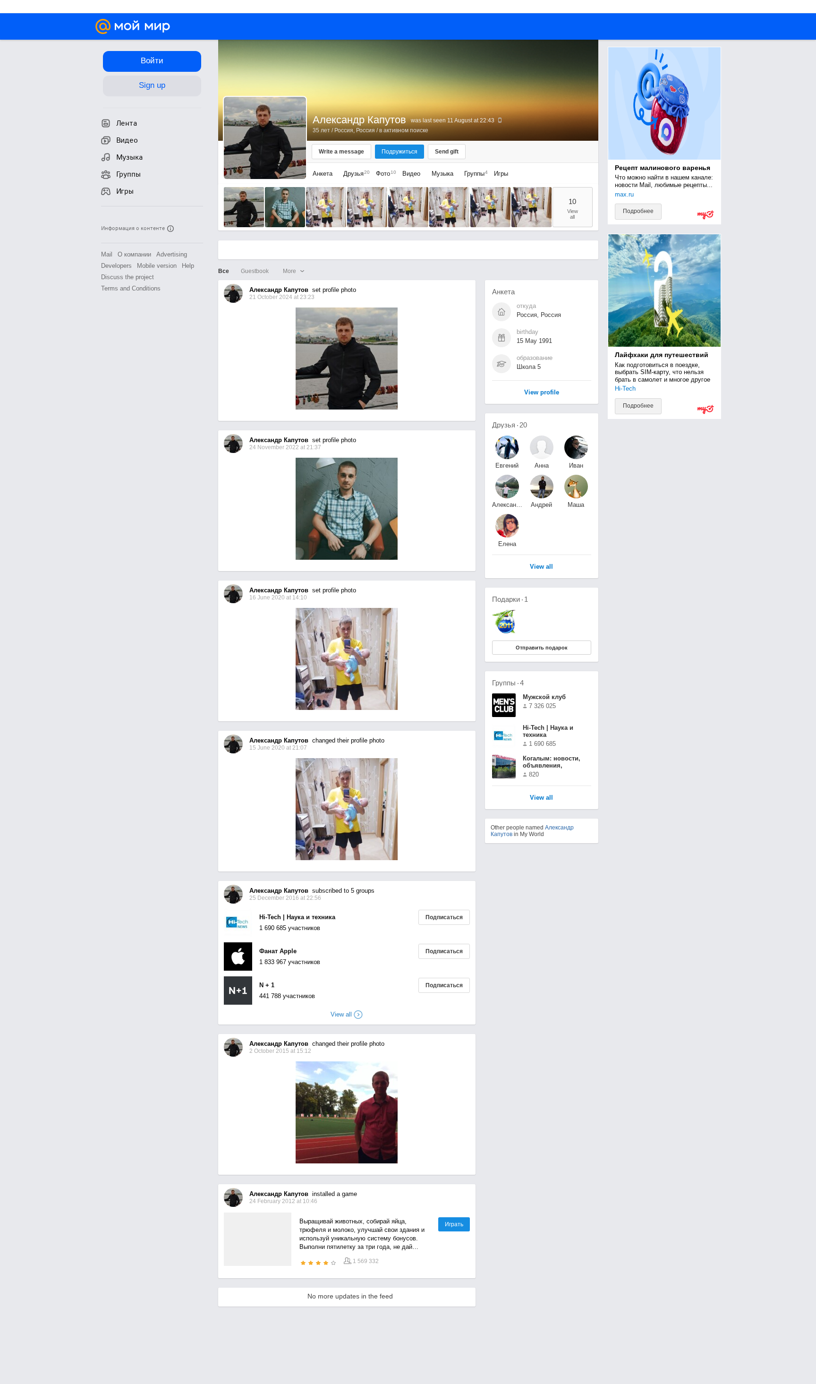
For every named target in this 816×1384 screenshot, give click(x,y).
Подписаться (444, 917)
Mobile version (157, 265)
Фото (383, 173)
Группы (473, 173)
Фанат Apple (278, 951)
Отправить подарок (542, 647)
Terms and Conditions (131, 288)
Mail (106, 254)
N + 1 (266, 985)
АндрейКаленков (541, 504)
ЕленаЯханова (507, 543)
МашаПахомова (576, 504)
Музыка (442, 173)
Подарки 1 (510, 599)
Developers (116, 265)
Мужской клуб (544, 697)
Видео (412, 173)
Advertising (171, 254)
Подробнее (638, 211)
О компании (134, 254)
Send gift (447, 151)
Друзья (354, 173)
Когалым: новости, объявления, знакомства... (551, 763)
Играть (454, 1224)
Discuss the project (127, 277)
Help (188, 265)
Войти (152, 60)
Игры (501, 173)
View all (541, 798)
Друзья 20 (509, 425)
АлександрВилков (507, 504)
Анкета (322, 173)
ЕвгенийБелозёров (507, 465)
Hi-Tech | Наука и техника (297, 917)
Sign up (152, 85)
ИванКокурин (575, 465)
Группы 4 (508, 683)
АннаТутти (541, 465)
